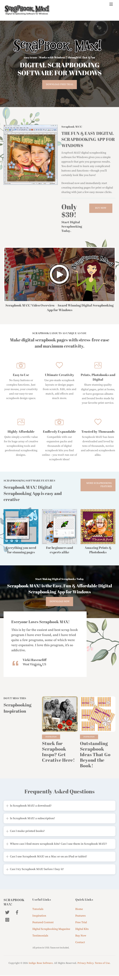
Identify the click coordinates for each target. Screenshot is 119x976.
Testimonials (40, 935)
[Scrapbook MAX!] (27, 13)
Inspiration (51, 737)
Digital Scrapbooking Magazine (51, 929)
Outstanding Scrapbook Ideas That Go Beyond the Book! (95, 754)
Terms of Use (102, 963)
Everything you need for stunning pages (21, 549)
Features (80, 915)
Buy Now (100, 208)
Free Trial (81, 922)
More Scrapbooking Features (99, 485)
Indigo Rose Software (41, 963)
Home (79, 909)
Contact (80, 942)
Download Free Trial (59, 84)
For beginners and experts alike (59, 549)
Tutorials (37, 909)
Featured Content (43, 922)
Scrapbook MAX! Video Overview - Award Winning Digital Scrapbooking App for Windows (59, 307)
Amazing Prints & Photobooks (98, 549)
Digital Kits (82, 929)
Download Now (60, 601)
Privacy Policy (85, 963)
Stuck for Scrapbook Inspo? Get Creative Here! (58, 751)
